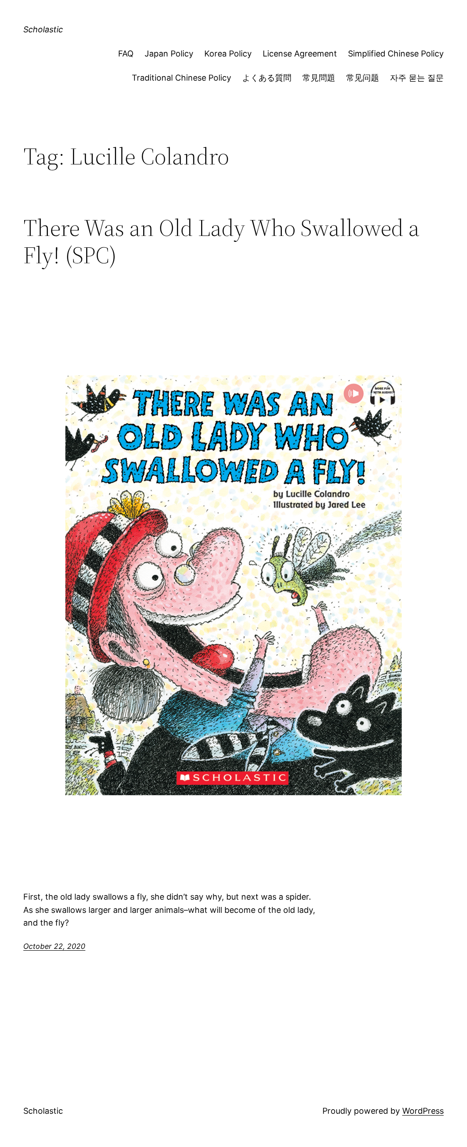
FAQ (126, 53)
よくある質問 (266, 77)
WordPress (423, 1111)
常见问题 (362, 77)
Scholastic (43, 29)
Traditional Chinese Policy (181, 77)
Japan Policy (169, 53)
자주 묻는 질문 (417, 77)
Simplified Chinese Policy (396, 53)
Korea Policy (228, 53)
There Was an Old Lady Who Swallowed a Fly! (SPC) (221, 241)
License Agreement (300, 53)
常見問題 (318, 77)
